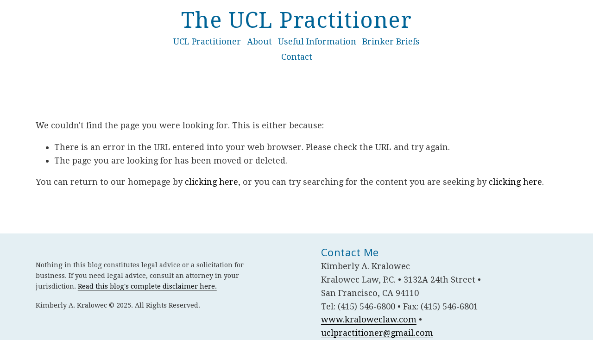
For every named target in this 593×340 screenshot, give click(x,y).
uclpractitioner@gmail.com (377, 333)
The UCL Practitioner (296, 20)
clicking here (211, 182)
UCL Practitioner (207, 41)
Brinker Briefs (391, 41)
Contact (296, 57)
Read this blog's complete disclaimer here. (147, 286)
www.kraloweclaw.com (368, 319)
